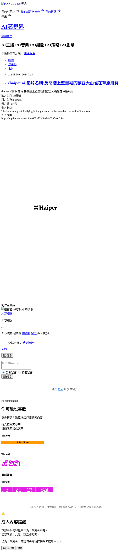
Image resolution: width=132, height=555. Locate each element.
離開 (20, 548)
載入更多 (7, 355)
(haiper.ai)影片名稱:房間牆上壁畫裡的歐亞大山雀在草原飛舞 (63, 83)
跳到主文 (6, 36)
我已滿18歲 (8, 548)
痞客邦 (26, 333)
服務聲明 (98, 507)
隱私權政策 (85, 507)
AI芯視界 (12, 27)
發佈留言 (7, 376)
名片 (11, 68)
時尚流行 (28, 342)
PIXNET (40, 507)
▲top (4, 348)
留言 (34, 333)
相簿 (11, 60)
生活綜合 (29, 53)
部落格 (12, 64)
